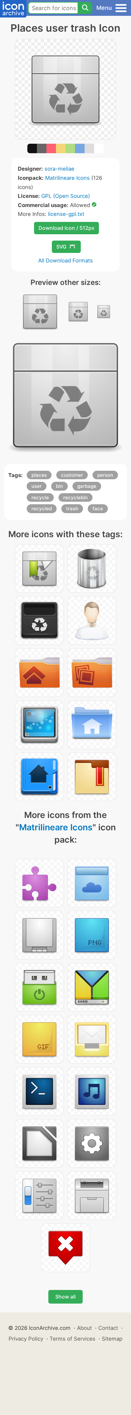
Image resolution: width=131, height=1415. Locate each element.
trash (72, 509)
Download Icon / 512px (66, 228)
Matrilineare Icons (67, 178)
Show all (65, 1296)
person (105, 475)
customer (72, 475)
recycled (41, 509)
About (84, 1328)
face (98, 509)
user (36, 486)
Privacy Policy (26, 1339)
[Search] (85, 8)
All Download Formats (65, 260)
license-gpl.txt (66, 214)
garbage (86, 486)
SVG (61, 246)
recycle (40, 497)
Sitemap (112, 1339)
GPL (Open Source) (65, 196)
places (39, 475)
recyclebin (75, 497)
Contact (108, 1328)
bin (59, 486)
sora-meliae (59, 169)
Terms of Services (72, 1339)
